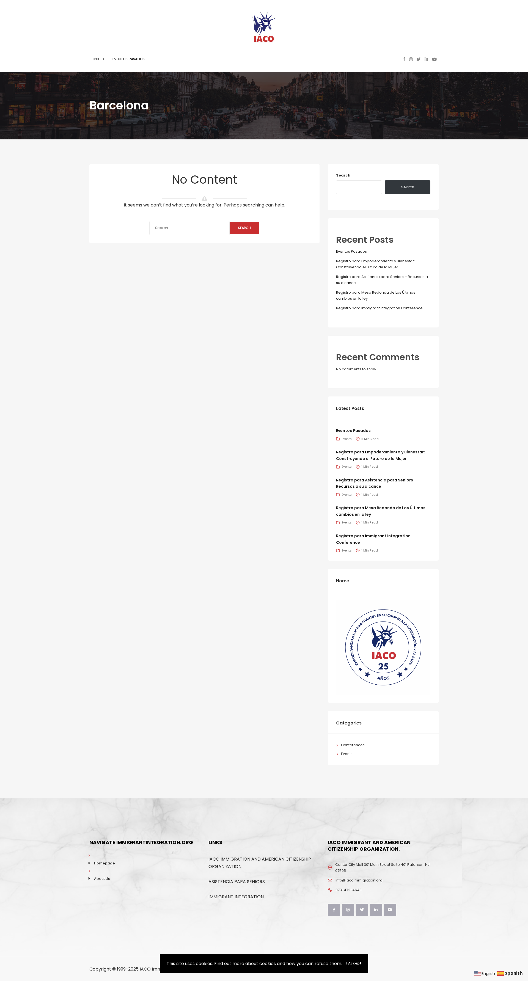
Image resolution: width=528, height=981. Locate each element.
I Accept (353, 963)
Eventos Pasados (351, 251)
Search (244, 227)
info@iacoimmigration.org (359, 880)
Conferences (353, 745)
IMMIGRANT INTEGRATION (236, 897)
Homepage (104, 863)
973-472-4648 (349, 889)
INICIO (99, 59)
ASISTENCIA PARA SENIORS (236, 881)
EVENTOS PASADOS (128, 59)
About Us (102, 878)
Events (347, 439)
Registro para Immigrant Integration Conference (379, 308)
